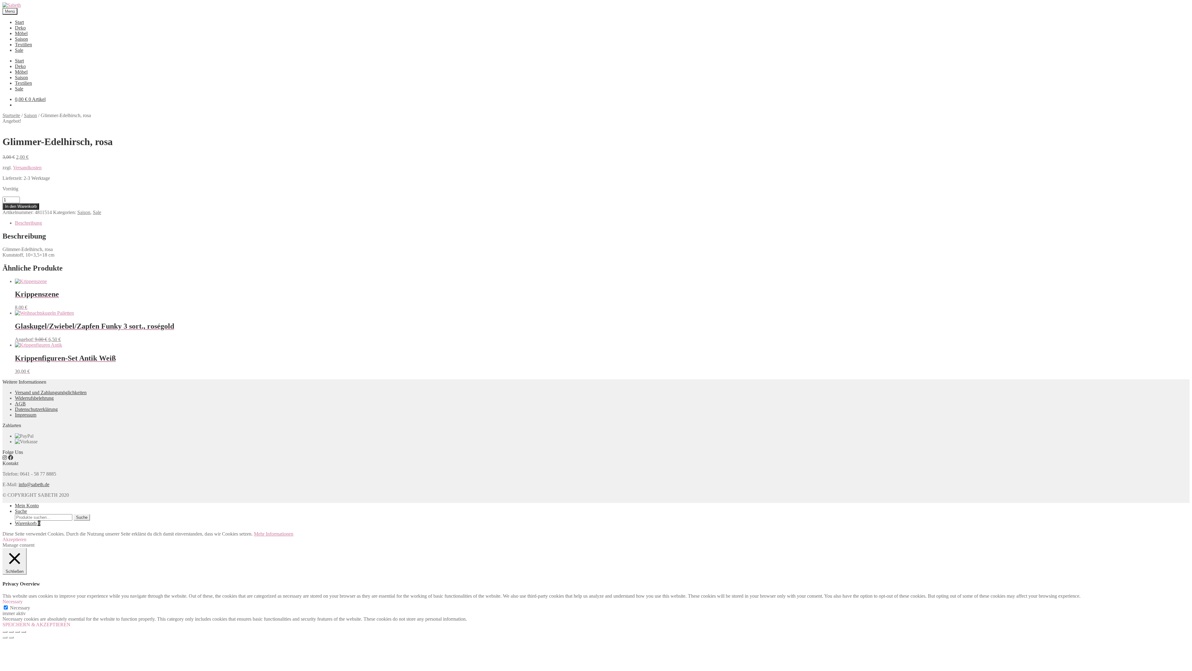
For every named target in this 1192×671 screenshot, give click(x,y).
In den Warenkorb (21, 206)
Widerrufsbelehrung (34, 398)
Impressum (25, 415)
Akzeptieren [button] (14, 539)
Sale (19, 50)
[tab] (602, 223)
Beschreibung (28, 223)
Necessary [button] (12, 601)
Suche (21, 511)
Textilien (23, 44)
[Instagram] (4, 457)
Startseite (11, 115)
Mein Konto (27, 505)
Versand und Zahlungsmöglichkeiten (51, 392)
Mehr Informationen (273, 533)
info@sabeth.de (34, 484)
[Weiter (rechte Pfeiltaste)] (11, 637)
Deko (20, 27)
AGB (20, 403)
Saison (21, 39)
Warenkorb (27, 523)
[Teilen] (11, 632)
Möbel (21, 33)
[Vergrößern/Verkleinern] (23, 632)
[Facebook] (10, 457)
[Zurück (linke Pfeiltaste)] (4, 637)
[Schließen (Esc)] (4, 632)
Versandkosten (27, 167)
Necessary (20, 607)
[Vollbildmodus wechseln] (17, 632)
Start (19, 22)
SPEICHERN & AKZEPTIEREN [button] (36, 624)
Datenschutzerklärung (36, 409)
